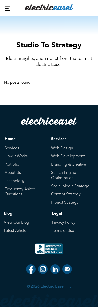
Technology (15, 180)
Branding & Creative (68, 164)
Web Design (62, 148)
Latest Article (15, 230)
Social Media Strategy (70, 186)
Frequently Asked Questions (20, 192)
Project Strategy (64, 202)
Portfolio (12, 164)
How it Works (16, 156)
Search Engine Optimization (63, 175)
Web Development (68, 156)
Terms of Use (63, 230)
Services (12, 148)
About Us (13, 172)
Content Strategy (65, 194)
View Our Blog (16, 222)
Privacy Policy (63, 222)
